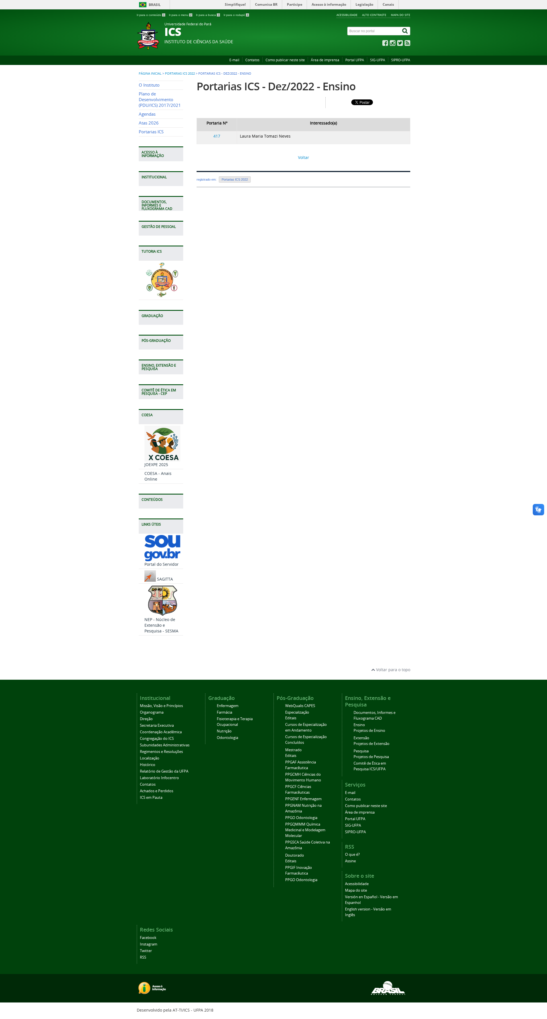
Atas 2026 (149, 123)
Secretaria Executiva (157, 725)
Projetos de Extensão (371, 743)
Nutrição (224, 731)
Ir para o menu (180, 15)
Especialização (297, 712)
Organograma (152, 712)
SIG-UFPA (377, 60)
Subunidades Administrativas (164, 745)
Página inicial (150, 73)
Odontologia (227, 737)
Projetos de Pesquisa (371, 756)
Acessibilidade (347, 15)
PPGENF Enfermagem (303, 799)
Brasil (155, 4)
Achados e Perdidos (156, 791)
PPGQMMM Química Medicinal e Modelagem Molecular (305, 830)
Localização (149, 758)
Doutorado (294, 855)
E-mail (234, 60)
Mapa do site (400, 15)
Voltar (303, 157)
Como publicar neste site (285, 60)
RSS (143, 957)
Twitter (146, 950)
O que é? (352, 854)
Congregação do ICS (157, 738)
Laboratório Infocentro (159, 777)
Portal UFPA (354, 60)
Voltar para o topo (392, 669)
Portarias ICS (151, 131)
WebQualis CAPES (300, 705)
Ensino (359, 724)
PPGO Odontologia (301, 817)
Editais (290, 718)
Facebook (148, 937)
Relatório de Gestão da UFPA (164, 771)
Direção (146, 718)
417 (216, 136)
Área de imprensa (325, 60)
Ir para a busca (207, 15)
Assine (350, 861)
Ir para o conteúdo (151, 15)
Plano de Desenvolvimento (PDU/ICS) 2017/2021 (160, 99)
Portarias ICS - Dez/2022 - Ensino (276, 86)
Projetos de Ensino (369, 730)
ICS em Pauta (151, 797)
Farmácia (224, 712)
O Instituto (149, 85)
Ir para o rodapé (236, 15)
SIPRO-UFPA (400, 60)
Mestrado (293, 750)
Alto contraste (374, 15)
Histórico (147, 764)
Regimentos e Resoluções (161, 751)
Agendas (147, 114)
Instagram (148, 944)
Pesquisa (361, 751)
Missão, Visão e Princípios (161, 705)
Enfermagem (227, 705)
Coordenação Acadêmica (161, 732)
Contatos (252, 60)
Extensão (361, 738)
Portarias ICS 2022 (180, 73)
